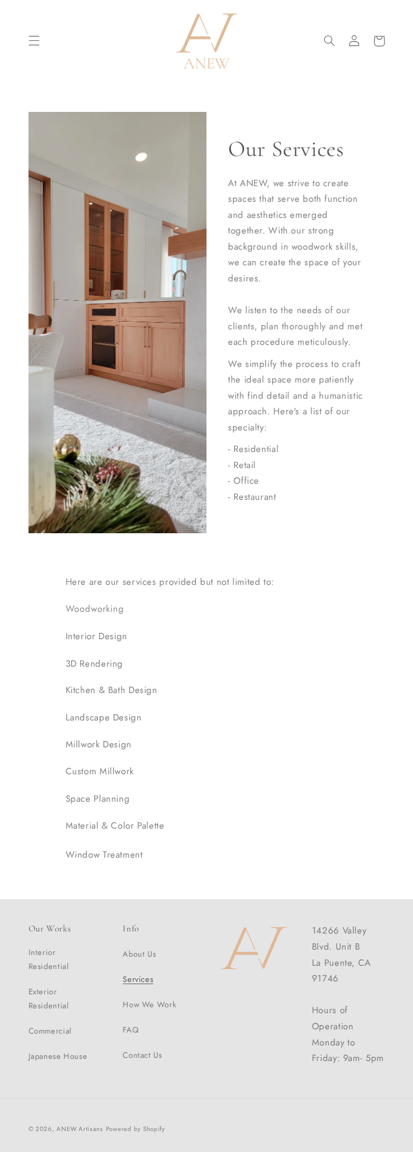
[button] (34, 41)
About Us (139, 954)
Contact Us (142, 1055)
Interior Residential (49, 959)
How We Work (149, 1004)
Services (138, 979)
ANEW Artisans (79, 1129)
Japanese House (58, 1056)
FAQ (131, 1030)
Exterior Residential (49, 999)
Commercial (50, 1031)
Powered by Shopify (135, 1129)
